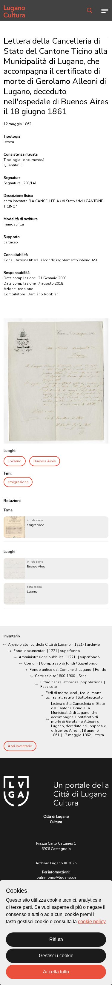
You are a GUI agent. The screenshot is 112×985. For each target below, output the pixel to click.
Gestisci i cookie (56, 955)
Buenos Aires (44, 461)
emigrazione (18, 482)
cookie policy (92, 921)
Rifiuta (56, 939)
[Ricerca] (89, 10)
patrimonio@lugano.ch (56, 877)
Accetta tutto (56, 971)
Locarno (15, 461)
